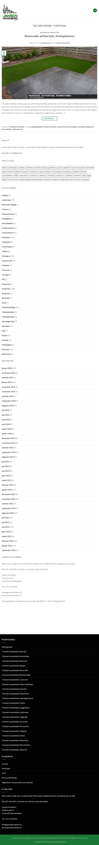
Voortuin (5, 349)
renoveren (59, 175)
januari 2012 (7, 545)
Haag (9, 172)
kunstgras (74, 127)
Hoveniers (6, 237)
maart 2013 (6, 480)
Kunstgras (6, 256)
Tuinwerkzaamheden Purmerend (15, 726)
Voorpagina (6, 344)
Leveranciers (7, 261)
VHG (4, 773)
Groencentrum (8, 228)
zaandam (85, 179)
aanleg (33, 127)
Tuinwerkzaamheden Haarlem (14, 689)
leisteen (83, 172)
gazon (59, 168)
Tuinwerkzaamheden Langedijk (15, 717)
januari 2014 (7, 433)
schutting (69, 175)
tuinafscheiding (25, 179)
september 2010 (9, 550)
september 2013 (9, 452)
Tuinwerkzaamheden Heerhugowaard (17, 698)
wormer (77, 179)
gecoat (75, 168)
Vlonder (5, 340)
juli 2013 (5, 461)
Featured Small (8, 214)
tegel (89, 175)
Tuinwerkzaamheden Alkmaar (14, 651)
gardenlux (51, 168)
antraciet (38, 168)
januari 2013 (7, 489)
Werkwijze (6, 354)
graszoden (90, 168)
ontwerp (42, 175)
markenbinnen (7, 175)
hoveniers (53, 127)
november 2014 (8, 391)
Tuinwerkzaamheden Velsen (13, 735)
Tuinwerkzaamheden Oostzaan (15, 721)
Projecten (54, 32)
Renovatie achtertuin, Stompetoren (49, 36)
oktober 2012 (7, 503)
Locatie (5, 764)
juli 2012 (5, 517)
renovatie (81, 127)
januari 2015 (7, 382)
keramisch (66, 127)
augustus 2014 (8, 405)
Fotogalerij (6, 218)
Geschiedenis (7, 223)
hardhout (16, 172)
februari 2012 (7, 541)
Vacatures (6, 326)
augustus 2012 (8, 513)
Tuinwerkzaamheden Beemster (15, 661)
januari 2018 (7, 368)
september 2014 (9, 401)
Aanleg (5, 195)
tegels (5, 179)
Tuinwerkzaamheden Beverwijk (15, 670)
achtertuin (29, 168)
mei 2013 (6, 471)
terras (11, 179)
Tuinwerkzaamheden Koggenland (15, 707)
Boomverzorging (9, 204)
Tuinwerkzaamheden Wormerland (16, 745)
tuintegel (8, 129)
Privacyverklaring (9, 778)
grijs (4, 172)
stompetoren (89, 127)
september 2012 (9, 508)
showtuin (77, 175)
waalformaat (15, 129)
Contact (5, 209)
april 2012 (6, 531)
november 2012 (8, 499)
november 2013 (8, 443)
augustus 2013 (8, 457)
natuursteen (24, 175)
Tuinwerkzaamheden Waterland (15, 740)
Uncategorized (8, 321)
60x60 (5, 168)
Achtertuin (45, 32)
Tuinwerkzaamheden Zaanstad (14, 749)
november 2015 (8, 373)
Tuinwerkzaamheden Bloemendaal (16, 675)
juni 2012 (5, 522)
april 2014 (6, 424)
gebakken (39, 127)
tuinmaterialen (37, 179)
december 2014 (8, 387)
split (83, 175)
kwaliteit (75, 172)
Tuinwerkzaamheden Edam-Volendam (17, 684)
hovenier (47, 127)
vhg (3, 330)
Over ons (5, 270)
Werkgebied (7, 647)
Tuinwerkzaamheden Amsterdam (15, 656)
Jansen (60, 127)
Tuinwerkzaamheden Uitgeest (14, 731)
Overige (5, 274)
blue (44, 168)
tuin (3, 129)
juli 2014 (5, 410)
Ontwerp (5, 265)
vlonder (47, 179)
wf (21, 129)
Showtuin (5, 293)
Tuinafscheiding (8, 307)
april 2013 (6, 475)
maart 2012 (6, 536)
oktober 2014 (7, 396)
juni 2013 (5, 466)
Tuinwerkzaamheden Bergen (13, 665)
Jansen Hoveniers (63, 43)
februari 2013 (7, 485)
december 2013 (8, 438)
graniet (81, 168)
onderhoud (34, 175)
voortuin (55, 179)
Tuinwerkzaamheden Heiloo (13, 703)
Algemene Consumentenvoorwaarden (17, 782)
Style (4, 303)
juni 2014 (5, 415)
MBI (16, 175)
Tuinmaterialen (8, 312)
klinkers (48, 172)
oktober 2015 (7, 377)
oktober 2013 (7, 447)
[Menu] (95, 10)
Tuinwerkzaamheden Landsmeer (15, 712)
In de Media (7, 246)
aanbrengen (13, 168)
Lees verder (49, 118)
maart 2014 (6, 429)
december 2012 (8, 494)
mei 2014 (6, 419)
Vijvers (5, 335)
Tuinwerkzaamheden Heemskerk (15, 693)
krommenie (57, 172)
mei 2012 (6, 527)
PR (3, 279)
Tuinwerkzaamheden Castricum (15, 679)
